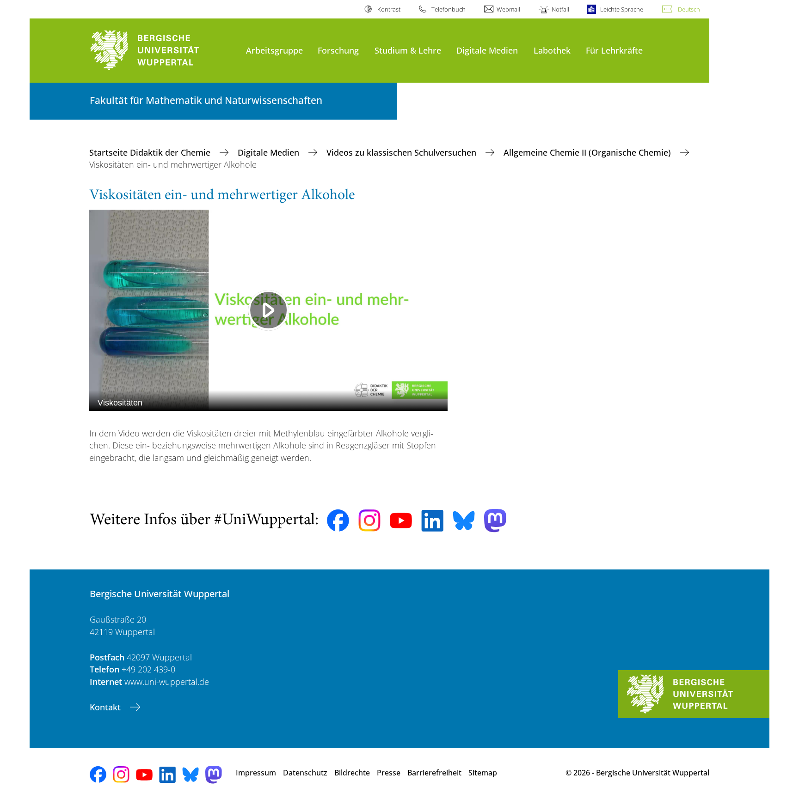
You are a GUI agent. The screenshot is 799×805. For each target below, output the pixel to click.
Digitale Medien (487, 50)
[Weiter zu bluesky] (464, 520)
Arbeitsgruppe (274, 50)
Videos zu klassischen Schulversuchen (402, 152)
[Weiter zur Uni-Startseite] (163, 50)
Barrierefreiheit (434, 773)
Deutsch (689, 9)
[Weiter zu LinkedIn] (432, 521)
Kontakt (106, 707)
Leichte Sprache (621, 9)
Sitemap (482, 773)
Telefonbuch (448, 9)
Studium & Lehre (408, 50)
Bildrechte (352, 773)
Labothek (552, 50)
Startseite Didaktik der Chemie (151, 152)
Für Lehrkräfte (614, 50)
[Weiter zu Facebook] (338, 520)
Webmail (508, 9)
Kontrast (388, 9)
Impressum (256, 773)
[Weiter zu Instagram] (369, 520)
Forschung (338, 50)
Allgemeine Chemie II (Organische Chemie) (588, 152)
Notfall (560, 9)
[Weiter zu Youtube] (401, 520)
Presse (388, 773)
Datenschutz (305, 773)
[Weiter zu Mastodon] (495, 521)
